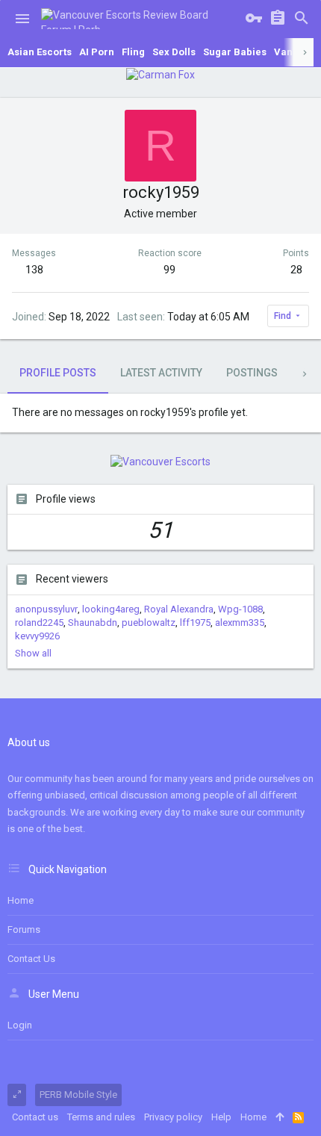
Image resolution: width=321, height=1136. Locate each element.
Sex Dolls (174, 52)
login (19, 1025)
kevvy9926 (37, 636)
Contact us (31, 958)
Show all (33, 653)
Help (221, 1117)
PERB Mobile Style (78, 1094)
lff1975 (195, 622)
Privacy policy (173, 1117)
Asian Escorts (39, 52)
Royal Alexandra (179, 609)
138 (34, 269)
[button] (22, 19)
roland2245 (39, 622)
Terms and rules (101, 1117)
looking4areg (111, 609)
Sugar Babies (235, 52)
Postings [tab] (252, 373)
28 (296, 269)
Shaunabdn (92, 622)
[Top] (279, 1117)
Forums (23, 929)
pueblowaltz (148, 622)
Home (20, 900)
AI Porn (96, 52)
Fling (133, 52)
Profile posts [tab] (57, 373)
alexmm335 (239, 622)
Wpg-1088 (240, 609)
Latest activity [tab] (161, 373)
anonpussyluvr (46, 609)
